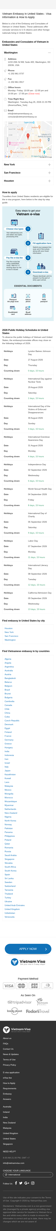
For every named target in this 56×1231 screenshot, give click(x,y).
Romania (9, 847)
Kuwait (8, 778)
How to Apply (9, 1083)
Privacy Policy (9, 1065)
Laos (7, 782)
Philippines (10, 836)
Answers (7, 1099)
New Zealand (11, 813)
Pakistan (9, 828)
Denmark (9, 724)
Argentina (9, 666)
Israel (7, 763)
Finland (8, 732)
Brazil (7, 690)
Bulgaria (8, 697)
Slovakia (9, 863)
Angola (8, 663)
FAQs (5, 1043)
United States (9, 1138)
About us (7, 1038)
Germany (9, 740)
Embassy (7, 1094)
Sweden (8, 882)
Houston (9, 628)
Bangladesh (10, 678)
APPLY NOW (28, 948)
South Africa (10, 867)
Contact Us (8, 1049)
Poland (8, 840)
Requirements (9, 1088)
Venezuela (9, 917)
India (7, 751)
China (7, 713)
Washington (10, 640)
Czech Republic (12, 720)
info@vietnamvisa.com (13, 1163)
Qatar (7, 844)
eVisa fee (7, 1078)
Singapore (9, 859)
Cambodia (9, 701)
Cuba (7, 717)
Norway (8, 824)
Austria (8, 674)
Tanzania (9, 890)
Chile (7, 709)
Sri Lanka (9, 878)
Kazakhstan (10, 774)
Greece (8, 743)
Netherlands (10, 809)
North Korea (10, 820)
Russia (8, 851)
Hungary (9, 747)
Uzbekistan (10, 913)
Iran (6, 759)
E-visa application (11, 1072)
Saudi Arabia (11, 855)
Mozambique (11, 801)
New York (9, 632)
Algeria (8, 659)
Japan (7, 770)
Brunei (8, 693)
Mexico (8, 790)
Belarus (8, 682)
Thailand (9, 894)
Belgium (8, 686)
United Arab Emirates (15, 905)
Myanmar (9, 805)
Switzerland (10, 886)
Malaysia (9, 786)
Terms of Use (9, 1059)
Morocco (9, 797)
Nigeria (8, 817)
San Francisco (11, 636)
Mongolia (9, 793)
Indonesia (9, 755)
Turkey (8, 897)
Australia (9, 670)
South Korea (10, 870)
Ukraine (8, 901)
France (8, 736)
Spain (7, 874)
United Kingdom (12, 909)
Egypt (7, 728)
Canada (8, 705)
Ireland (6, 1112)
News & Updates (11, 1054)
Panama (9, 832)
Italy (7, 767)
